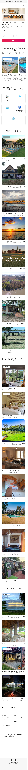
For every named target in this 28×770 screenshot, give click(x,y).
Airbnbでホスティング (19, 5)
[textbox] (7, 36)
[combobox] (13, 32)
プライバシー (11, 763)
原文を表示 (22, 1)
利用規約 (17, 763)
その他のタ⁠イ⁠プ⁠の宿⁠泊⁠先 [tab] (7, 710)
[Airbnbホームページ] (3, 5)
